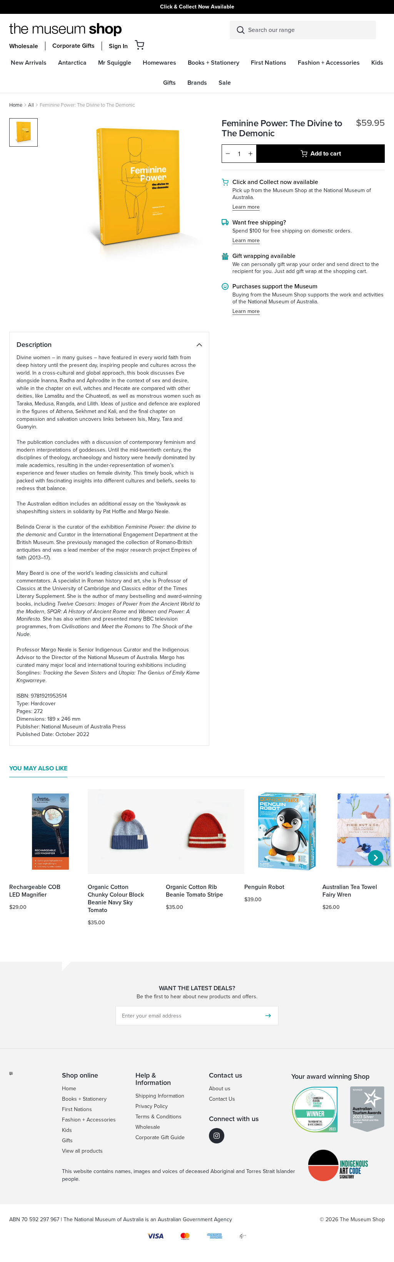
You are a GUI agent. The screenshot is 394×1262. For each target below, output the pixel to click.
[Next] (375, 857)
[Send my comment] (268, 1015)
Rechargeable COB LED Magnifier (34, 891)
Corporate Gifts (73, 46)
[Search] (241, 30)
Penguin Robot (264, 887)
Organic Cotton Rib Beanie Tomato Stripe (194, 891)
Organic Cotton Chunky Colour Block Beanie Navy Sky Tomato (116, 898)
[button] (139, 45)
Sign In (118, 46)
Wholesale (23, 46)
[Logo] (65, 29)
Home (15, 105)
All (31, 105)
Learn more (246, 207)
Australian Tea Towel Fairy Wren (349, 891)
